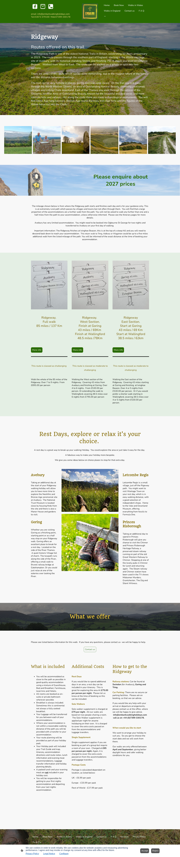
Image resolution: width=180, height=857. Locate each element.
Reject (155, 851)
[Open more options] (105, 16)
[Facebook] (35, 6)
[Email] (42, 6)
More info (36, 350)
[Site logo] (90, 11)
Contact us (90, 649)
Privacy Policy (32, 854)
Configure (64, 854)
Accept (144, 851)
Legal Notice (49, 854)
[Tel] (50, 6)
